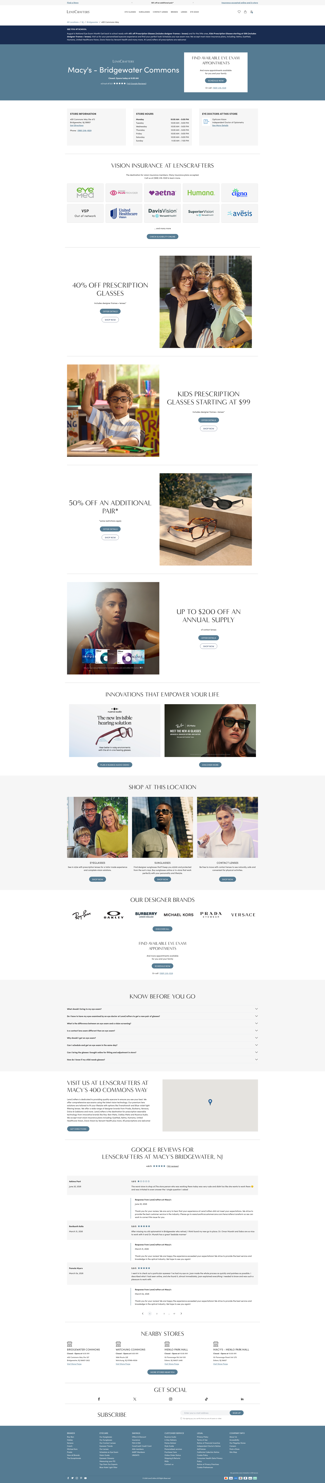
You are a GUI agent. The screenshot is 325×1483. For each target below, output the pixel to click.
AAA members (138, 1449)
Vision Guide (105, 1455)
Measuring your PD (107, 1461)
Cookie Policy (202, 1455)
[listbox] (162, 1246)
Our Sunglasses (106, 1440)
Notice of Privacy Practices (208, 1464)
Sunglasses (144, 12)
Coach (69, 1446)
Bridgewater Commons (83, 1349)
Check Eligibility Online (162, 236)
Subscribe (112, 1414)
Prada (69, 1452)
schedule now (216, 80)
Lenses (184, 12)
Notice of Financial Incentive (208, 1443)
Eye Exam (194, 12)
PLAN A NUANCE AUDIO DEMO (114, 764)
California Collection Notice (208, 1452)
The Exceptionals (74, 1458)
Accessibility (234, 1440)
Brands (174, 12)
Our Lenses (104, 1449)
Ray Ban (70, 1437)
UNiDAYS (135, 1455)
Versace (70, 1443)
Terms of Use (202, 1440)
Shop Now (110, 319)
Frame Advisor (170, 1443)
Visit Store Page (74, 1363)
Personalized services (173, 1449)
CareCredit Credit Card (141, 1446)
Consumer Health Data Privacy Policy (209, 1459)
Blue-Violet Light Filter (108, 1467)
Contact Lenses (160, 12)
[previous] (143, 1314)
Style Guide (169, 1446)
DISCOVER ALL (162, 928)
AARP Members (138, 1452)
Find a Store (72, 2)
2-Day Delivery (171, 1440)
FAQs (167, 1461)
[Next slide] (193, 3)
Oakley (70, 1440)
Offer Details (110, 311)
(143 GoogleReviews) (136, 83)
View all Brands (73, 1455)
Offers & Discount (139, 1437)
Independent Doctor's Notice (209, 1446)
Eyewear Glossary (107, 1458)
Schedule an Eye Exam (109, 1452)
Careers (233, 1446)
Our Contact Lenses (108, 1443)
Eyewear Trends (106, 1446)
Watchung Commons (130, 1349)
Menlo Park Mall (176, 1349)
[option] (162, 1249)
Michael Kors (72, 1449)
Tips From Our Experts (108, 1464)
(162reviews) (173, 1166)
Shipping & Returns (172, 1458)
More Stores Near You (162, 1372)
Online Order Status (173, 1455)
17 (174, 1313)
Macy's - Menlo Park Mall (231, 1349)
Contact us (169, 1464)
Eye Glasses (130, 12)
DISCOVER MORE (210, 764)
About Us (233, 1437)
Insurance (136, 1440)
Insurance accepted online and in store (240, 2)
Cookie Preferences (205, 1467)
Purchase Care (171, 1452)
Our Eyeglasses (106, 1437)
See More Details (220, 125)
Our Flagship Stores (238, 1443)
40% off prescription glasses (162, 2)
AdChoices (201, 1449)
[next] (181, 1313)
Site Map (233, 1452)
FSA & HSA (136, 1443)
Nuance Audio (170, 1437)
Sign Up (237, 1412)
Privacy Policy (202, 1437)
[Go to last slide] (132, 3)
